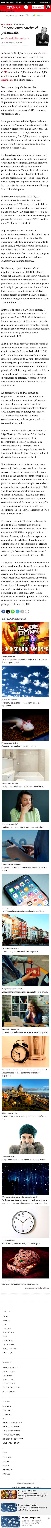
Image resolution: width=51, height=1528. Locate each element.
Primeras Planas (10, 1349)
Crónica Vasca (9, 1371)
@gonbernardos (29, 38)
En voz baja (7, 1353)
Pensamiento (6, 24)
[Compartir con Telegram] (17, 611)
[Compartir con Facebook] (3, 611)
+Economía (7, 1341)
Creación (7, 1328)
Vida (4, 1324)
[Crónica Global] (15, 7)
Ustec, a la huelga (16, 2)
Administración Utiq (12, 1443)
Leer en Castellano (7, 11)
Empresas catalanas (11, 1431)
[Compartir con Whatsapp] (13, 611)
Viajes (5, 1337)
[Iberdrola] (37, 15)
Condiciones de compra (13, 1439)
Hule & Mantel (9, 1392)
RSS (4, 1419)
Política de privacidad (12, 1423)
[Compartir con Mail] (22, 611)
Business (6, 1320)
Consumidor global (11, 1388)
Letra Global (8, 1380)
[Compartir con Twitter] (8, 612)
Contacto (7, 1415)
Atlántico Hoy (9, 1384)
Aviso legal (7, 1411)
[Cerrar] (48, 1518)
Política (6, 1316)
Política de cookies (11, 1427)
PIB (6, 72)
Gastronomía (8, 1345)
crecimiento (7, 79)
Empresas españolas (11, 1435)
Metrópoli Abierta (10, 1367)
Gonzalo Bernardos (16, 38)
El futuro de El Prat (30, 2)
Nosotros (7, 1406)
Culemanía (7, 1376)
